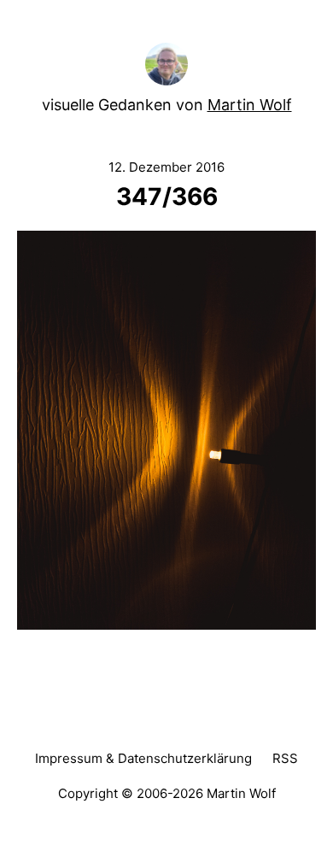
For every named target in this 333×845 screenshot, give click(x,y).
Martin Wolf (249, 105)
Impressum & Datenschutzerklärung (143, 758)
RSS (285, 758)
